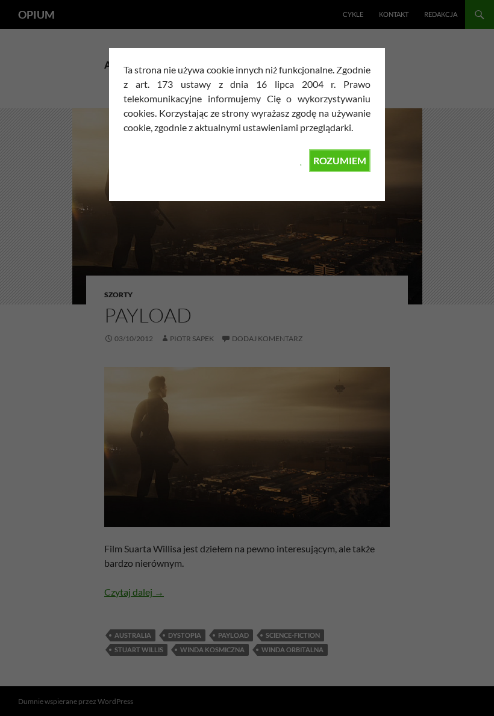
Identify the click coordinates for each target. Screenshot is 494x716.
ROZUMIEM (339, 160)
